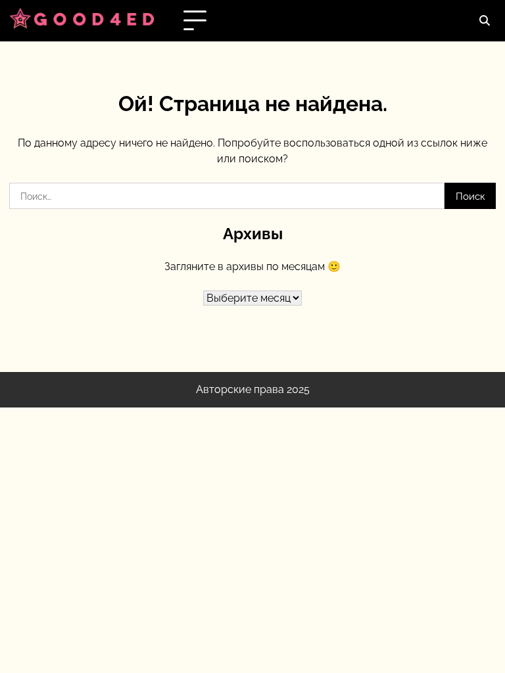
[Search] (484, 21)
